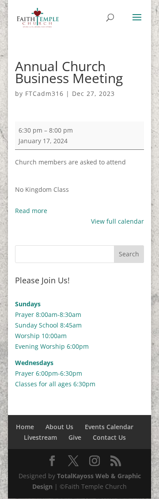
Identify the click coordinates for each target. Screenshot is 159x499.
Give (74, 437)
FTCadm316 (44, 93)
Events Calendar (109, 427)
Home (25, 427)
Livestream (40, 437)
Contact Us (109, 437)
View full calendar (117, 221)
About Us (59, 427)
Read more (31, 210)
